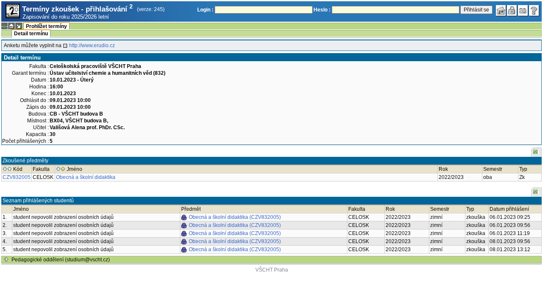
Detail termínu (31, 34)
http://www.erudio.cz (92, 45)
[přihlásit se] (512, 11)
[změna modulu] (18, 26)
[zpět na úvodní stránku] (501, 11)
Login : (205, 10)
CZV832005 (17, 177)
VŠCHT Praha (271, 270)
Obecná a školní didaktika (85, 177)
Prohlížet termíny (46, 26)
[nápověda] (534, 11)
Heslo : (321, 10)
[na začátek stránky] (6, 259)
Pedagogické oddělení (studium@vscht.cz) (60, 260)
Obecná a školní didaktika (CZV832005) (235, 217)
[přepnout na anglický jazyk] (523, 11)
